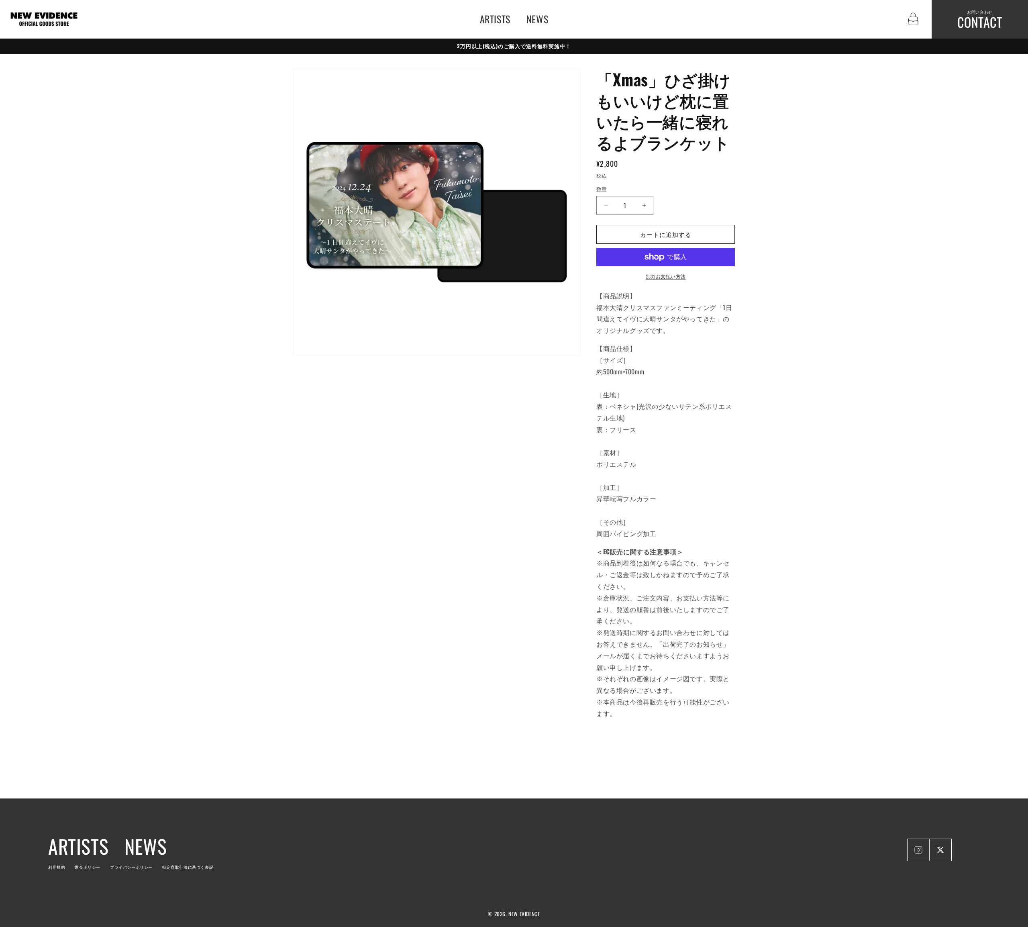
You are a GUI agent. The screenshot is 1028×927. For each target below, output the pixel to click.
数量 (601, 189)
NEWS (537, 19)
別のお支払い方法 (666, 276)
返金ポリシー (87, 867)
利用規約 (56, 867)
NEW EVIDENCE (524, 914)
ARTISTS (495, 19)
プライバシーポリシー (131, 867)
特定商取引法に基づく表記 (187, 867)
